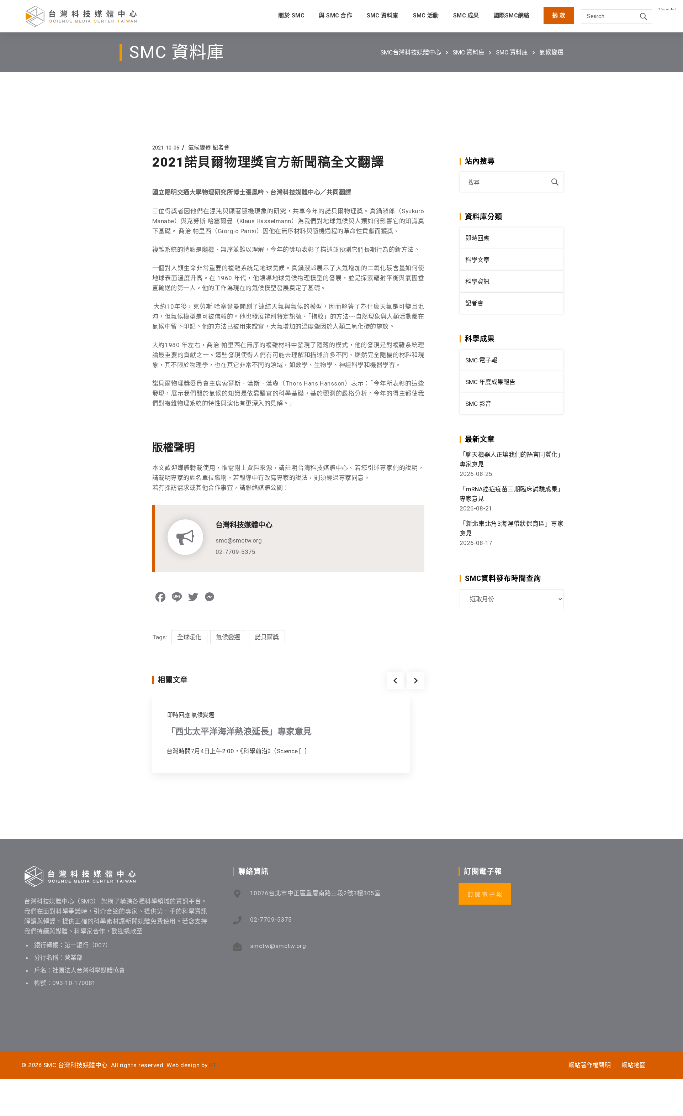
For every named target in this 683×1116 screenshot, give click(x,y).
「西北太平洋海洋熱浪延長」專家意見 (239, 732)
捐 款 (558, 15)
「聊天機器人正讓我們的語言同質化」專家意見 (511, 459)
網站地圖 (633, 1065)
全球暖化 (189, 637)
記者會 (220, 147)
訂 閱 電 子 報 (485, 894)
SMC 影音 (478, 403)
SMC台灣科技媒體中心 (410, 52)
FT (212, 1065)
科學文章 (477, 259)
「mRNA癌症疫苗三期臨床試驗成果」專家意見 (511, 494)
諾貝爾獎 (267, 637)
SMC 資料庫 (468, 52)
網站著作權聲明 (589, 1065)
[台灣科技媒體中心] (81, 16)
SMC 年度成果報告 (490, 382)
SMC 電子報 (481, 360)
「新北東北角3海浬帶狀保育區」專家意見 (511, 528)
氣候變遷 (551, 52)
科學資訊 (477, 281)
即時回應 (178, 715)
